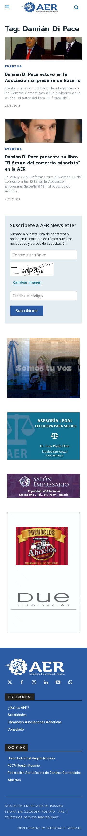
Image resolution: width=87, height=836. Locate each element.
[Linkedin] (46, 682)
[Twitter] (9, 682)
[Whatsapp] (70, 682)
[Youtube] (58, 682)
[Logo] (40, 7)
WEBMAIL (75, 828)
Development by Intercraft (41, 828)
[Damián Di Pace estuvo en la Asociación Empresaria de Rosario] (43, 48)
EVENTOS (13, 66)
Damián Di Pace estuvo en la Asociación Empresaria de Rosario (42, 77)
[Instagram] (34, 682)
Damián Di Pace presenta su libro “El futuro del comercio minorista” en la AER (42, 162)
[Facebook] (22, 682)
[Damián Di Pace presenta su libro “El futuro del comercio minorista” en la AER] (43, 131)
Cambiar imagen (27, 282)
